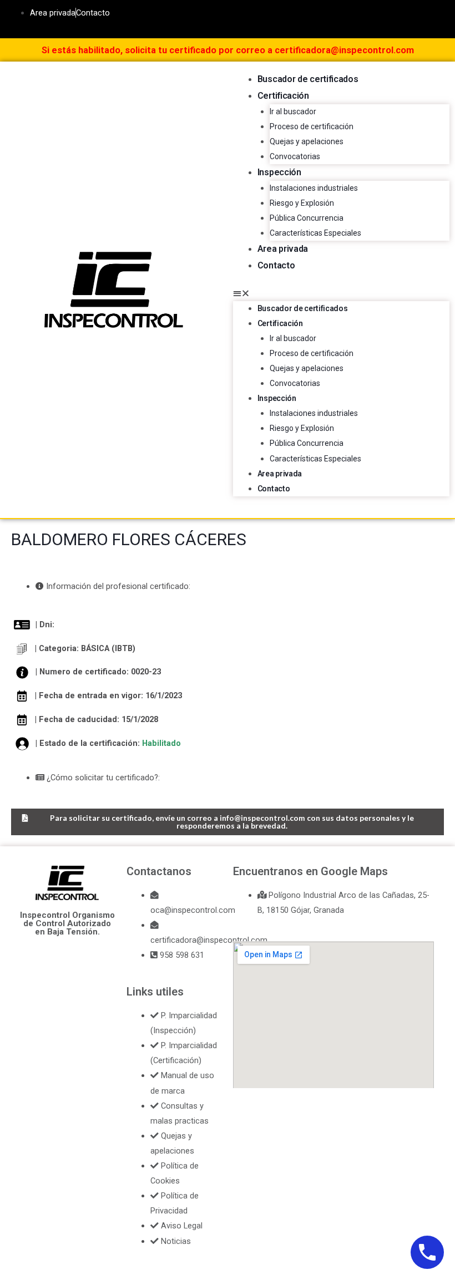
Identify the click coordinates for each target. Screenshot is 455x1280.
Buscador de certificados (307, 79)
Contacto (276, 265)
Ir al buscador (293, 111)
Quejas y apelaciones (306, 141)
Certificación (283, 95)
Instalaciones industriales (314, 188)
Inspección (279, 172)
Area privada (282, 248)
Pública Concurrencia (306, 218)
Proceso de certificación (311, 126)
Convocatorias (295, 156)
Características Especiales (315, 232)
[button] (341, 293)
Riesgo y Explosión (302, 203)
